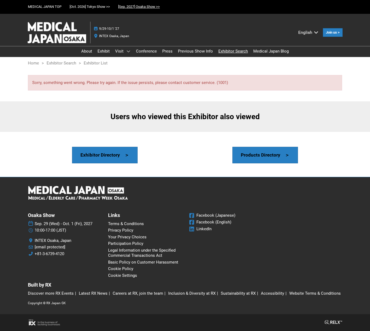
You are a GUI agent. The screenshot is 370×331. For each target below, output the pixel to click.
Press (167, 51)
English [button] (305, 32)
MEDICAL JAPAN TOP (44, 7)
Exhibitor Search (233, 51)
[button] (333, 32)
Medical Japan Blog (271, 51)
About (86, 51)
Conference (146, 51)
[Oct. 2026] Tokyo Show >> (90, 7)
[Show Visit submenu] (128, 51)
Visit (120, 51)
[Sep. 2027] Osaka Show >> (139, 7)
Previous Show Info (195, 51)
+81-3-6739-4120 (49, 253)
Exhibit (104, 51)
